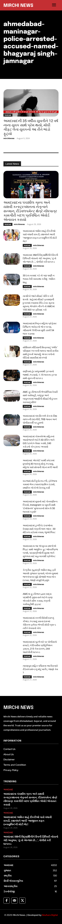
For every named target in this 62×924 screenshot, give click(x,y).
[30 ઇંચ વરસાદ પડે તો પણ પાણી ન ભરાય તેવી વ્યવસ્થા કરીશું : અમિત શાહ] (11, 279)
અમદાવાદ (7, 115)
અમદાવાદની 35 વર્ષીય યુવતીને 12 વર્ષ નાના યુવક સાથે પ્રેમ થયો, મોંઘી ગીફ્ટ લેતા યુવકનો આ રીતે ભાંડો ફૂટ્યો (30, 127)
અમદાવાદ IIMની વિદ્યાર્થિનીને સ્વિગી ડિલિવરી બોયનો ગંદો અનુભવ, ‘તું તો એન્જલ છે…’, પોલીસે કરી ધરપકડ (40, 258)
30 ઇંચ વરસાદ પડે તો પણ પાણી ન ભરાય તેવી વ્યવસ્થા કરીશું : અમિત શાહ (39, 279)
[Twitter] (22, 900)
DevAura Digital (50, 915)
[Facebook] (6, 900)
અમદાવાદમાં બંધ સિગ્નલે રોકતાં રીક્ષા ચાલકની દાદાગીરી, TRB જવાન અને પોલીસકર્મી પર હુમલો (40, 419)
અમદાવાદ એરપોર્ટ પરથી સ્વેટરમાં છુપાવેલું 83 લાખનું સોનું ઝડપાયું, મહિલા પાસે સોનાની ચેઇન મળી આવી (40, 464)
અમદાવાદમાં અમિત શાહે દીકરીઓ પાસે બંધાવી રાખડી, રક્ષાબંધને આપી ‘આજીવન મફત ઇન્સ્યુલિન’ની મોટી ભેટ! (27, 821)
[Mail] (14, 900)
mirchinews (8, 138)
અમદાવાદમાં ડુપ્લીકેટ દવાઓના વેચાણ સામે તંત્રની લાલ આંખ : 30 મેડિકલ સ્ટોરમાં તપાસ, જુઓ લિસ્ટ (39, 529)
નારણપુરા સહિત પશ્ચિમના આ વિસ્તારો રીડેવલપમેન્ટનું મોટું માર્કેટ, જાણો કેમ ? (40, 669)
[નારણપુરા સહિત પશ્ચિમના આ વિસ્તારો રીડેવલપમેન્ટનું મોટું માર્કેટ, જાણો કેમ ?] (11, 670)
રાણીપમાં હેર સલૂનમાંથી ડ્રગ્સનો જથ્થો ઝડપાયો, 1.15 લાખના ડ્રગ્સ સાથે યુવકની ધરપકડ (40, 375)
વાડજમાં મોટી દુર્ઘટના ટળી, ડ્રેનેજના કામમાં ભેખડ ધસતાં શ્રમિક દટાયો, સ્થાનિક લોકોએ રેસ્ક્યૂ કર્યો (40, 484)
